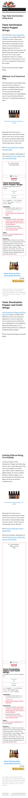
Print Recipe (15, 176)
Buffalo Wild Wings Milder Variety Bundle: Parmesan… (12, 274)
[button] (11, 178)
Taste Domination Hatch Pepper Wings (12, 28)
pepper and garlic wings (12, 780)
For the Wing (5, 793)
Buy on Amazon (19, 281)
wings (16, 783)
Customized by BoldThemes (19, 793)
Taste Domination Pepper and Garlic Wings (12, 305)
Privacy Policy (5, 795)
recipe (7, 292)
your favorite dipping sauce (15, 234)
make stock (9, 211)
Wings (12, 290)
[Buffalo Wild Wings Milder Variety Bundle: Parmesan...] (14, 265)
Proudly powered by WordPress (18, 795)
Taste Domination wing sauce (13, 294)
